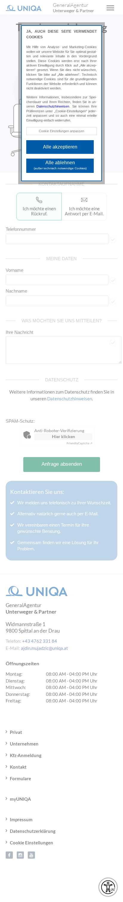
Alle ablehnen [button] (60, 165)
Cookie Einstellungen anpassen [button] (61, 131)
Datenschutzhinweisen (52, 106)
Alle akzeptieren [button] (60, 146)
